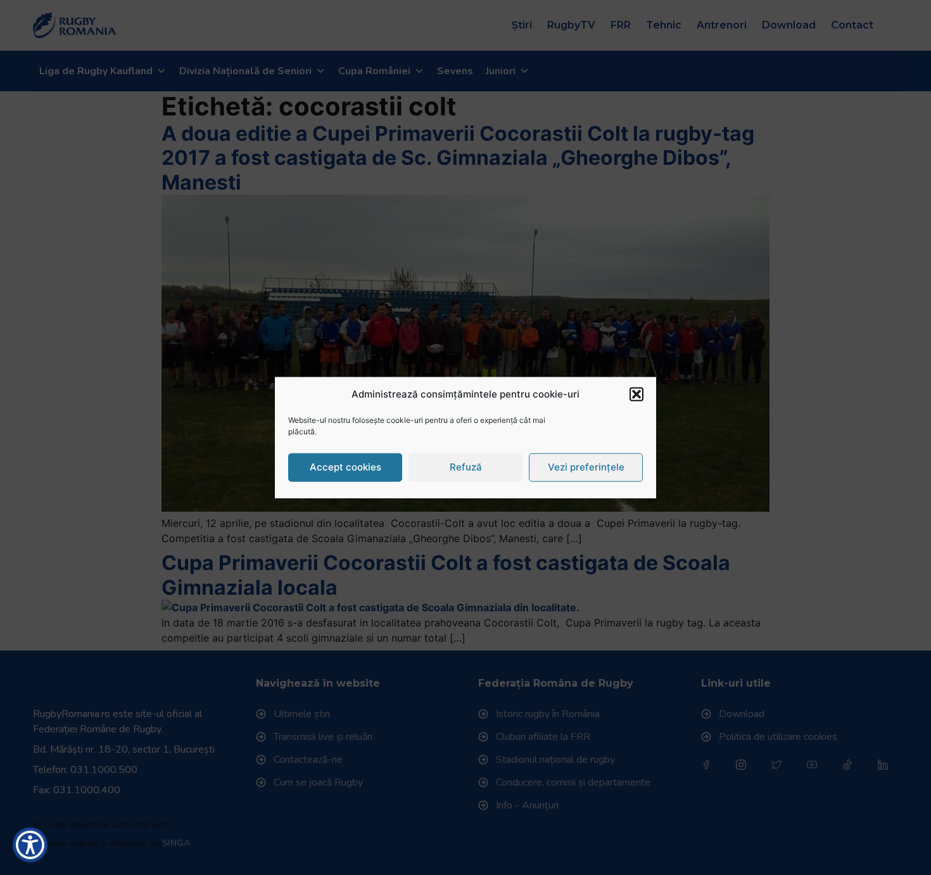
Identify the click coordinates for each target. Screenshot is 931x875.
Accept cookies (345, 467)
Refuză (466, 467)
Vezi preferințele (586, 467)
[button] (636, 394)
